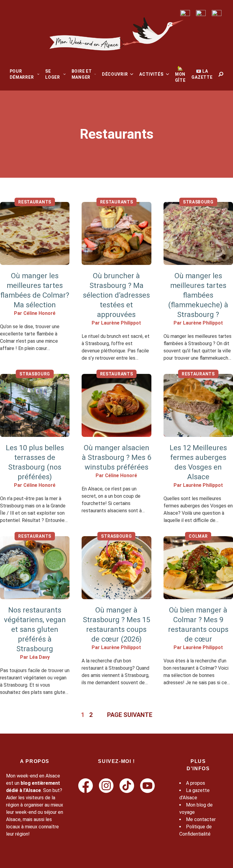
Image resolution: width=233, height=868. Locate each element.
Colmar (198, 536)
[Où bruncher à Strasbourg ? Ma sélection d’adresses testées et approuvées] (116, 233)
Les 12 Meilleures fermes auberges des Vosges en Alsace (198, 462)
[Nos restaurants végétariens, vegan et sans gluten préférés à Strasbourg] (34, 567)
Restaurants (34, 202)
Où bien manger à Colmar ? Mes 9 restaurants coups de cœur (198, 624)
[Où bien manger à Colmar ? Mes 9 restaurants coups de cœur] (198, 567)
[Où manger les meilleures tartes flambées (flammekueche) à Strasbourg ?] (198, 233)
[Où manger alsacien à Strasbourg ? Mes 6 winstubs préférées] (116, 405)
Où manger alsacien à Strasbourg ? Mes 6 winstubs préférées (116, 457)
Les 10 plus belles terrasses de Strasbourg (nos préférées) (35, 462)
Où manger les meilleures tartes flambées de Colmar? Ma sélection (34, 290)
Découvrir (115, 74)
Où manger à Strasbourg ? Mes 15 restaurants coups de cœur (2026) (116, 624)
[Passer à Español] (217, 13)
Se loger (52, 74)
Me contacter (201, 819)
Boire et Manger (82, 74)
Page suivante (129, 714)
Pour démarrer (22, 74)
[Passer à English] (185, 13)
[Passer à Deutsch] (201, 13)
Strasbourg (198, 202)
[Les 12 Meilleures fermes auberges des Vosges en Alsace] (198, 405)
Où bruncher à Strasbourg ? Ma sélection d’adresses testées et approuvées (116, 295)
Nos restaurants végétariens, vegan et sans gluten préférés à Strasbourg (35, 629)
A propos (195, 783)
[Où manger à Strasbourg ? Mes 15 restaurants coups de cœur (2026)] (116, 567)
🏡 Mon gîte (180, 74)
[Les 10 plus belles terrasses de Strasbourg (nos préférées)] (34, 405)
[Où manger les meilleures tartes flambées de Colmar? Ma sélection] (34, 233)
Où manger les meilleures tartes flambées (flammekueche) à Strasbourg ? (198, 295)
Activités (151, 74)
